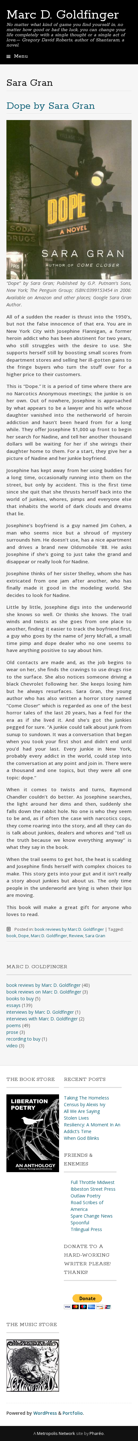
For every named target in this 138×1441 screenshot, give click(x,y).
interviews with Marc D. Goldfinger (42, 1019)
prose (12, 1032)
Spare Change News (92, 1216)
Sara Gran (95, 935)
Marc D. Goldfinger (62, 15)
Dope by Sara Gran (50, 106)
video (12, 1046)
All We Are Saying (82, 1111)
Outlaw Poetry (85, 1196)
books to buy (20, 998)
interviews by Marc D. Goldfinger (40, 1012)
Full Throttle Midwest (93, 1182)
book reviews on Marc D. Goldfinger (43, 992)
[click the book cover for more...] (32, 1170)
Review (76, 935)
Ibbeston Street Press (93, 1189)
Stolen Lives (76, 1118)
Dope (23, 935)
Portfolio (73, 1413)
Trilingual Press (86, 1229)
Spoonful (80, 1223)
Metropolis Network (56, 1433)
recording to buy (23, 1039)
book (11, 935)
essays (13, 1005)
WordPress (45, 1413)
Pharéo (97, 1433)
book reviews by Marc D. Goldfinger (69, 929)
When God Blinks (81, 1138)
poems (13, 1025)
